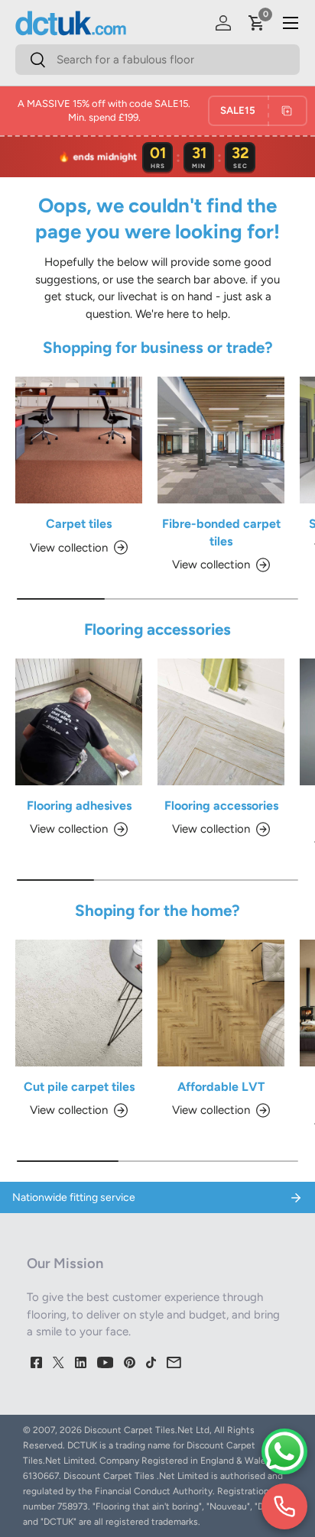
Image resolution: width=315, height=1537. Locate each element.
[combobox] (157, 59)
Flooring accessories (221, 805)
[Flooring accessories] (221, 721)
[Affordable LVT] (221, 1003)
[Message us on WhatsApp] (284, 1451)
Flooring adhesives (79, 805)
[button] (257, 23)
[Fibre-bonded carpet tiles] (221, 440)
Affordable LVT (221, 1086)
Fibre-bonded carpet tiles (221, 532)
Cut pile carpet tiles (79, 1086)
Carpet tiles (79, 523)
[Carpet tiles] (78, 440)
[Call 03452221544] (284, 1506)
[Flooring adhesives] (78, 721)
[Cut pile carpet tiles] (78, 1003)
